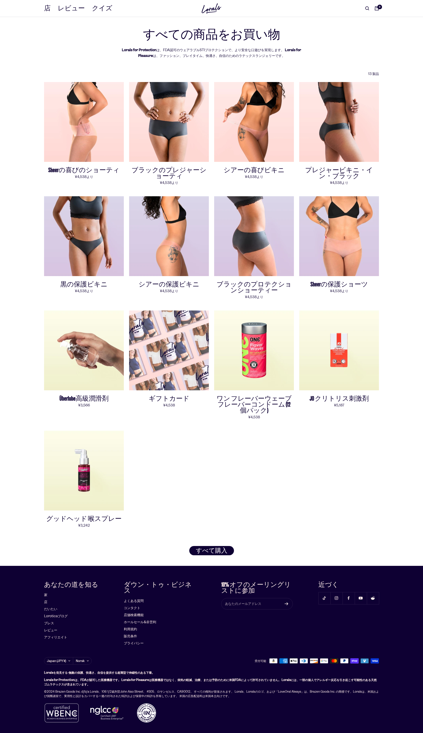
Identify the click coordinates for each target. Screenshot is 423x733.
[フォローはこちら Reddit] (373, 598)
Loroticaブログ (56, 616)
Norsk (80, 661)
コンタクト (132, 608)
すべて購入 (211, 550)
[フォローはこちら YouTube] (361, 598)
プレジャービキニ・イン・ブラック (339, 173)
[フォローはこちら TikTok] (324, 598)
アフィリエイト (55, 637)
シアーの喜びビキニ (254, 170)
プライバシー (134, 643)
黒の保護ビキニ (84, 284)
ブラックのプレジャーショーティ (169, 173)
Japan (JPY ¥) (56, 661)
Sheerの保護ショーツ (339, 284)
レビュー (71, 8)
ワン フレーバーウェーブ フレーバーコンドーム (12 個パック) (254, 404)
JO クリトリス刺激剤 (339, 399)
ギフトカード (169, 399)
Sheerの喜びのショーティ (84, 170)
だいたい (50, 609)
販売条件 (130, 636)
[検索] (367, 8)
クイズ (102, 8)
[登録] (286, 603)
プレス (49, 623)
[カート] (377, 8)
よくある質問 (134, 600)
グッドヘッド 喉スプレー (84, 519)
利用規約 (130, 629)
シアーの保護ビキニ (169, 284)
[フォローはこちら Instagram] (336, 598)
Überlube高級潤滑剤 (84, 399)
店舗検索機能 (134, 615)
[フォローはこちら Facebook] (349, 598)
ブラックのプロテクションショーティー (254, 287)
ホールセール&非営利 (140, 622)
